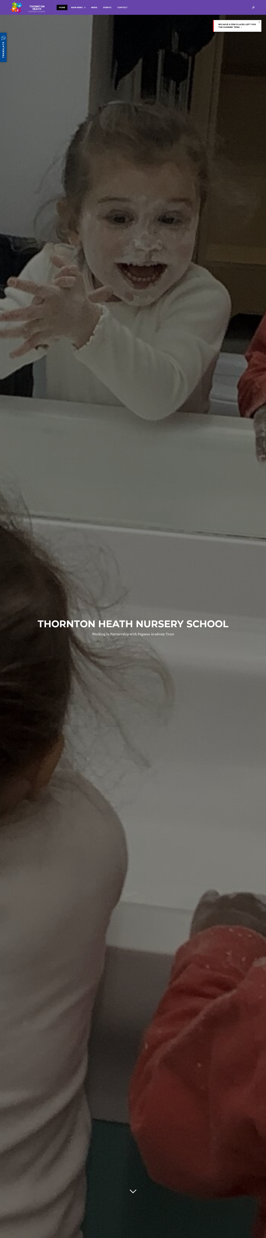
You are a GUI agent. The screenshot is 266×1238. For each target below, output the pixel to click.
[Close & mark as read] (259, 22)
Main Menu (77, 7)
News (94, 7)
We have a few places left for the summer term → (237, 25)
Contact (122, 7)
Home (62, 7)
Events (107, 7)
